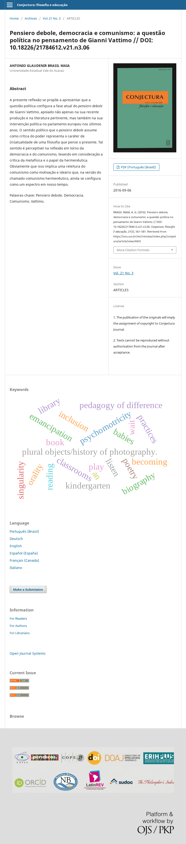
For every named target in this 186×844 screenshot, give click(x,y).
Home (14, 18)
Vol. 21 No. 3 (52, 18)
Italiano (16, 567)
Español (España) (24, 553)
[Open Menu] (10, 5)
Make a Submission (28, 589)
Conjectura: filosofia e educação (42, 5)
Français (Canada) (24, 560)
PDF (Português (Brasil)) (138, 167)
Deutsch (16, 538)
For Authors (18, 626)
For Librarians (20, 633)
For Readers (18, 618)
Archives (31, 18)
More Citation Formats (133, 250)
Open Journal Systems (28, 653)
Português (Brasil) (24, 531)
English (16, 546)
